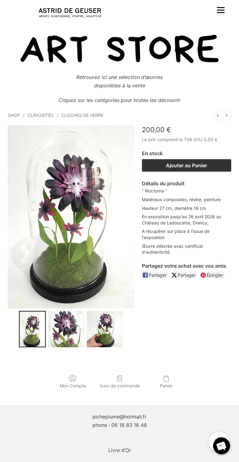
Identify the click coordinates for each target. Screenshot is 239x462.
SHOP (14, 115)
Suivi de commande (120, 385)
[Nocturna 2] (105, 329)
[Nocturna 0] (32, 329)
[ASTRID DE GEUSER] (70, 13)
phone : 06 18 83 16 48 (119, 425)
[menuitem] (217, 115)
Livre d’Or (119, 450)
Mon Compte (73, 385)
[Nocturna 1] (66, 329)
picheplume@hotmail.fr (119, 416)
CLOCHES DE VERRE (82, 115)
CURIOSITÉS (41, 115)
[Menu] (221, 9)
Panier (166, 385)
